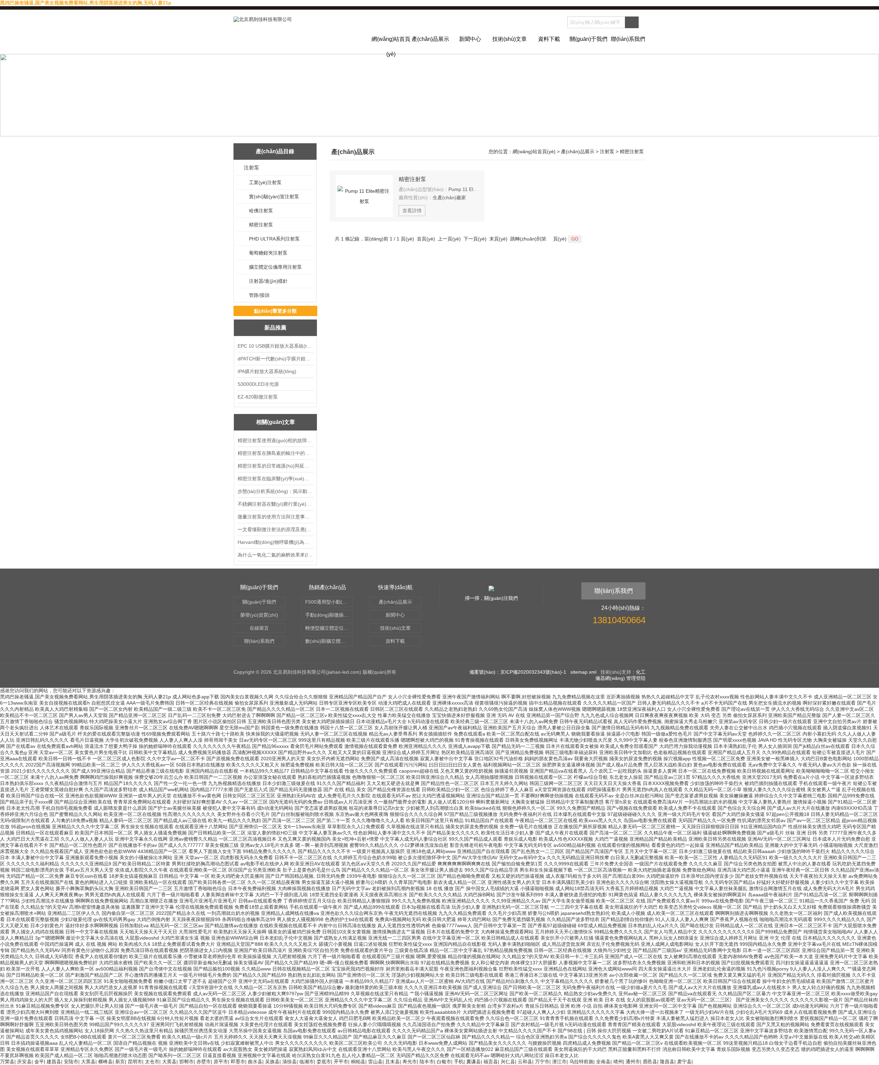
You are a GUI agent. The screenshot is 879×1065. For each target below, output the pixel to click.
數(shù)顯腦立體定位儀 (329, 641)
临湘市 (306, 1061)
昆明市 (135, 1061)
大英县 (88, 1061)
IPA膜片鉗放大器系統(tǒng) (267, 371)
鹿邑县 (650, 1061)
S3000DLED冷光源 (258, 384)
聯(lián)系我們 (628, 39)
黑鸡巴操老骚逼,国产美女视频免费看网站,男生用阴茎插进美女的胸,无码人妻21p (85, 2)
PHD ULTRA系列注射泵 (274, 239)
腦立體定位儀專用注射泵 (275, 267)
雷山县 (375, 1061)
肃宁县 (684, 1061)
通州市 (633, 1061)
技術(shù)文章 (509, 39)
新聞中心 (470, 39)
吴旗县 (272, 1061)
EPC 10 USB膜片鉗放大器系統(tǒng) (275, 346)
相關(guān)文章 (275, 422)
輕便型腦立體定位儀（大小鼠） (329, 628)
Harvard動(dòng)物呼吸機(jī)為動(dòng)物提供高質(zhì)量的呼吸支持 (275, 542)
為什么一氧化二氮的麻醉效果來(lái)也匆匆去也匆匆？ (275, 555)
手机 (459, 1061)
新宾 (120, 1061)
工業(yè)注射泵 (265, 182)
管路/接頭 (259, 295)
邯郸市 (186, 1061)
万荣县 (7, 1061)
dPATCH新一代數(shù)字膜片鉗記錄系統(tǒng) (275, 358)
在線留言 (259, 628)
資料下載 (549, 39)
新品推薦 (275, 327)
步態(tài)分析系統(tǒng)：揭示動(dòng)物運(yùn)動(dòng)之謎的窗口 (275, 491)
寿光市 (409, 1061)
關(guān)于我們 (588, 39)
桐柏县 (358, 1061)
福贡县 (490, 1061)
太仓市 (152, 1061)
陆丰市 (427, 1061)
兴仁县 (508, 1061)
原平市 (221, 1061)
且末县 (392, 1061)
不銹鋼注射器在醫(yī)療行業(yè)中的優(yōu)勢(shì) (275, 504)
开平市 (341, 1061)
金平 (39, 1061)
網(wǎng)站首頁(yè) (391, 45)
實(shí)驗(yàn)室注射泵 (274, 196)
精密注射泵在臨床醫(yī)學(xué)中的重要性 (275, 478)
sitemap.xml (583, 672)
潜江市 (559, 1061)
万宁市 (542, 1061)
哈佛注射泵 (261, 210)
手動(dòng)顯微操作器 (329, 615)
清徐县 (289, 1061)
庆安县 (24, 1061)
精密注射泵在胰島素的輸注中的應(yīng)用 (275, 453)
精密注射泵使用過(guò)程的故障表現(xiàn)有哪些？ (275, 440)
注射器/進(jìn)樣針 (268, 281)
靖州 (618, 1061)
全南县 (603, 1061)
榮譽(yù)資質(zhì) (259, 615)
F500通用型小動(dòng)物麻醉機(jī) (329, 602)
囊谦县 (473, 1061)
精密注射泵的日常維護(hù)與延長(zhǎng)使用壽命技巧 (275, 466)
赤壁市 (203, 1061)
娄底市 (324, 1061)
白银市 (444, 1061)
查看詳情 (412, 210)
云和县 (525, 1061)
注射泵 (251, 167)
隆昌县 (667, 1061)
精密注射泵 (261, 224)
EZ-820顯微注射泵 (258, 397)
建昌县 (54, 1061)
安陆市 (71, 1061)
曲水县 (255, 1061)
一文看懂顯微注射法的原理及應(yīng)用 (275, 529)
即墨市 (238, 1061)
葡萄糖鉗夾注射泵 (268, 253)
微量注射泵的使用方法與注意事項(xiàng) (275, 516)
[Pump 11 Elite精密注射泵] (364, 196)
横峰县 (105, 1061)
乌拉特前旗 (581, 1061)
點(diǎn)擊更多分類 (275, 311)
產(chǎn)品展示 (430, 39)
